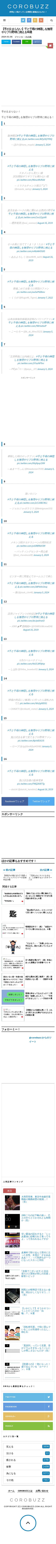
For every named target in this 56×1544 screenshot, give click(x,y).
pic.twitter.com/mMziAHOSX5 (31, 251)
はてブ (37, 41)
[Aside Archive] (50, 45)
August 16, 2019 (45, 222)
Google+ (10, 1416)
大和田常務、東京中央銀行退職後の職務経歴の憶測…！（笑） (35, 1199)
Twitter (6, 41)
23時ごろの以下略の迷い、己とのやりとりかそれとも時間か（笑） (35, 1218)
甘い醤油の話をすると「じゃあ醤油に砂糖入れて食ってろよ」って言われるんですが (35, 1236)
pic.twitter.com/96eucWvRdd (31, 179)
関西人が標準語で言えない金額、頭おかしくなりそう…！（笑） (35, 1292)
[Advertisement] (28, 76)
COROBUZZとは (25, 1490)
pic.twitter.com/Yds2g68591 (33, 703)
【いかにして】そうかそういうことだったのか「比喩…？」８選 (35, 1311)
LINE (26, 41)
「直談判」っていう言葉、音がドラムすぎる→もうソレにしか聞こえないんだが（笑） (35, 1348)
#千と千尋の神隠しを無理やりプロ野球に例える (31, 214)
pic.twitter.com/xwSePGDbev (31, 291)
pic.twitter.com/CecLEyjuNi (33, 217)
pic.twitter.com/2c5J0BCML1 (33, 502)
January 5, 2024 (42, 144)
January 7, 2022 (45, 297)
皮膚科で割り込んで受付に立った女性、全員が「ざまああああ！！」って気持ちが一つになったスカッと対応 (35, 1256)
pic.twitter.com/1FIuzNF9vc (31, 363)
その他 (28, 37)
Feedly (9, 1426)
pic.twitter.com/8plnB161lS (31, 740)
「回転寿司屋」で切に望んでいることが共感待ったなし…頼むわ (35, 1329)
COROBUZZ (29, 7)
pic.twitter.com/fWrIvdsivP (33, 325)
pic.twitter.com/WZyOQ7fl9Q (38, 138)
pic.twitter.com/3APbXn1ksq (33, 586)
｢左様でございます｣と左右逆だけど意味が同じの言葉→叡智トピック (35, 1274)
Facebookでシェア (14, 801)
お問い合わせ (42, 1490)
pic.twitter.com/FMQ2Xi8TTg (31, 783)
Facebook (16, 41)
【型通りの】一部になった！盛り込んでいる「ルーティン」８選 (35, 1367)
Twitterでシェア (41, 801)
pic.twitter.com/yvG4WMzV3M (31, 545)
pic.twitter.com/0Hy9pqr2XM (31, 463)
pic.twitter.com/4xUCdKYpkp (31, 663)
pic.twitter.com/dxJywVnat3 (31, 620)
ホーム (11, 1490)
